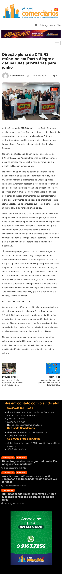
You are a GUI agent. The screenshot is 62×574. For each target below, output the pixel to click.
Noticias (21, 458)
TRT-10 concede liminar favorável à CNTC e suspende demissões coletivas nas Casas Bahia (28, 496)
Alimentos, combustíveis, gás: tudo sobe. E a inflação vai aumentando (29, 463)
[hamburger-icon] (57, 43)
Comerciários (17, 75)
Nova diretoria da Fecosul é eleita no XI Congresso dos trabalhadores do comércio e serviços (29, 479)
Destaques (8, 458)
